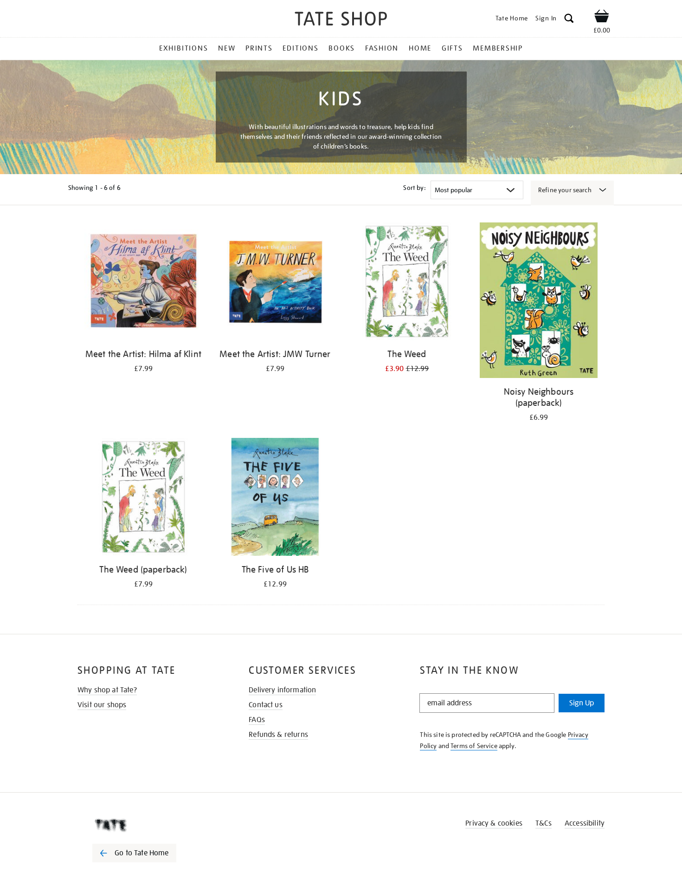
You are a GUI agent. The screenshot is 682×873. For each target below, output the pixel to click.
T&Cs (543, 823)
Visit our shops (101, 705)
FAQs (257, 719)
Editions (300, 48)
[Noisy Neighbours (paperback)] (539, 301)
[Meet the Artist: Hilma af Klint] (143, 283)
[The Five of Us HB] (275, 498)
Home (420, 48)
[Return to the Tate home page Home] (341, 20)
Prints (259, 48)
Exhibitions (183, 48)
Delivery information (282, 690)
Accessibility (585, 823)
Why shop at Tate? (107, 690)
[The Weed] (407, 283)
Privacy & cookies (493, 823)
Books (341, 48)
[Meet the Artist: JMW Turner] (275, 283)
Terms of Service (473, 746)
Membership (498, 48)
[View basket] (602, 18)
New (226, 48)
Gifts (452, 48)
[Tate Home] (150, 825)
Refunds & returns (278, 734)
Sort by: (414, 187)
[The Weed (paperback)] (143, 498)
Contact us (266, 705)
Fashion (382, 48)
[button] (569, 20)
